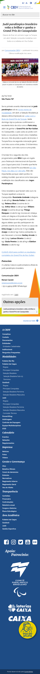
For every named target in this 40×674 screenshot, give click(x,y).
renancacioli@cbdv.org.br (12, 283)
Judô (16, 295)
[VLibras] (36, 3)
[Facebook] (6, 542)
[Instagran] (13, 542)
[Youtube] (28, 542)
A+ (23, 3)
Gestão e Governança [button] (13, 462)
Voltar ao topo (29, 321)
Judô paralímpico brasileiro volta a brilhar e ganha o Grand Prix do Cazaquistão (19, 310)
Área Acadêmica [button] (10, 515)
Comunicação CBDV (12, 50)
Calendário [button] (8, 433)
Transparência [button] (10, 492)
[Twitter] (20, 542)
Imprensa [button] (7, 447)
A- (27, 3)
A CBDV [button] (6, 330)
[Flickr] (35, 542)
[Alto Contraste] (31, 3)
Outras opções (14, 302)
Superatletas (28, 671)
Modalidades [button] (9, 357)
